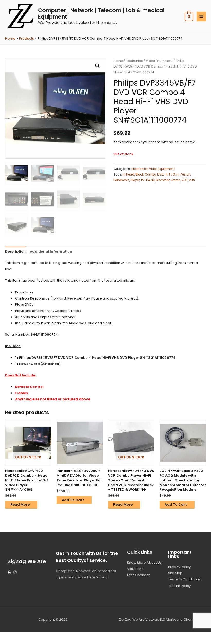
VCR (184, 180)
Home (118, 61)
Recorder (163, 180)
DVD (160, 174)
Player (135, 180)
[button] (97, 66)
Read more (20, 504)
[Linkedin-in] (9, 572)
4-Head (128, 174)
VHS (192, 180)
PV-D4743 (148, 180)
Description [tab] (15, 251)
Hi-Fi (168, 174)
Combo (150, 174)
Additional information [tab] (51, 251)
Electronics (134, 61)
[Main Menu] (201, 16)
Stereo (175, 180)
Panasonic (121, 180)
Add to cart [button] (73, 499)
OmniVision (181, 174)
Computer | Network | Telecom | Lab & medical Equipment (101, 13)
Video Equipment (159, 61)
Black (139, 174)
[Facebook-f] (15, 572)
